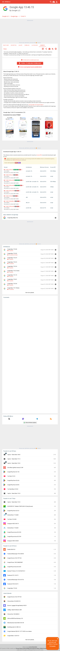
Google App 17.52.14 (12, 266)
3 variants (11, 272)
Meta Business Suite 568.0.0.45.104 (15, 622)
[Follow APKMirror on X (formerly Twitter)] (9, 419)
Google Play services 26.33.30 (14, 536)
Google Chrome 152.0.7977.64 (14, 558)
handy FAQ (39, 155)
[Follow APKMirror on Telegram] (37, 419)
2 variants (11, 259)
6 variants (11, 250)
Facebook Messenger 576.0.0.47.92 (15, 579)
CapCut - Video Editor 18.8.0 (13, 454)
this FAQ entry (17, 160)
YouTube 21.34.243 (11, 519)
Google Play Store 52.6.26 (13, 480)
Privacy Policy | (19, 648)
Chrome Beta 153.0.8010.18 (13, 601)
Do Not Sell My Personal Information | (31, 648)
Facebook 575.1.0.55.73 (12, 575)
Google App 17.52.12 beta (13, 270)
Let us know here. (33, 647)
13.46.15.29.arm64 (10, 206)
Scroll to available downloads (31, 63)
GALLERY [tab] (20, 45)
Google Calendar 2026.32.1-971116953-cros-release (19, 631)
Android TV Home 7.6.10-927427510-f (16, 571)
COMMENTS (42, 45)
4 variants (11, 267)
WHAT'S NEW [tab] (6, 45)
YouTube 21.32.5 (11, 476)
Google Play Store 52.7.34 (13, 471)
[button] (43, 49)
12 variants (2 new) (13, 255)
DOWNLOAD (27, 45)
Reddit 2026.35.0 (11, 549)
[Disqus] (30, 355)
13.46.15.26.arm (9, 169)
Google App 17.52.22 (12, 253)
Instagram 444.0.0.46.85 (13, 540)
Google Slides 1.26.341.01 (13, 635)
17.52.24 (18, 115)
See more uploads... (30, 292)
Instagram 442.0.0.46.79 (13, 523)
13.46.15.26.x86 (9, 196)
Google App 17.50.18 (12, 283)
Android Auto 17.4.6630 (12, 527)
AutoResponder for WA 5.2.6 (14, 627)
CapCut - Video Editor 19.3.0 (13, 493)
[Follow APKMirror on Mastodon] (23, 419)
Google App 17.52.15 (12, 262)
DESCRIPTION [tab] (13, 45)
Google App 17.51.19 (12, 275)
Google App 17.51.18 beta (13, 288)
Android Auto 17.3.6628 (12, 515)
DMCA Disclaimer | (44, 648)
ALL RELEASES (35, 45)
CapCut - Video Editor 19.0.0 (13, 463)
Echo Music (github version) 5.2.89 (15, 467)
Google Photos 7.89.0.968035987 (15, 562)
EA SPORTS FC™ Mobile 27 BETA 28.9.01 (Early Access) (20, 506)
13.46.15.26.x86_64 (10, 201)
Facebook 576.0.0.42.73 (12, 584)
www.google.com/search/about (36, 104)
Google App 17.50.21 (12, 279)
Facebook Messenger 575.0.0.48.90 (15, 553)
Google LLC (16, 10)
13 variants (11, 263)
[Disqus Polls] (30, 317)
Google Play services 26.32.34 (14, 532)
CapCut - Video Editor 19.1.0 (13, 458)
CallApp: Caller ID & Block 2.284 (14, 609)
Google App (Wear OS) (12, 217)
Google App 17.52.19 (12, 257)
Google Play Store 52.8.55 (13, 484)
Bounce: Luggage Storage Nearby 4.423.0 (16, 605)
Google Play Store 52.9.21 (13, 510)
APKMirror (7, 2)
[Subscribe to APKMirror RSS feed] (51, 419)
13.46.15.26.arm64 (10, 180)
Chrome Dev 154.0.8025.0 (13, 614)
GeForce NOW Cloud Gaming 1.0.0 (15, 618)
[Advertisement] (30, 31)
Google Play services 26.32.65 (14, 566)
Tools (5, 49)
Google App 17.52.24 (12, 249)
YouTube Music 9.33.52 (12, 489)
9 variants (11, 276)
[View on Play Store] (49, 49)
